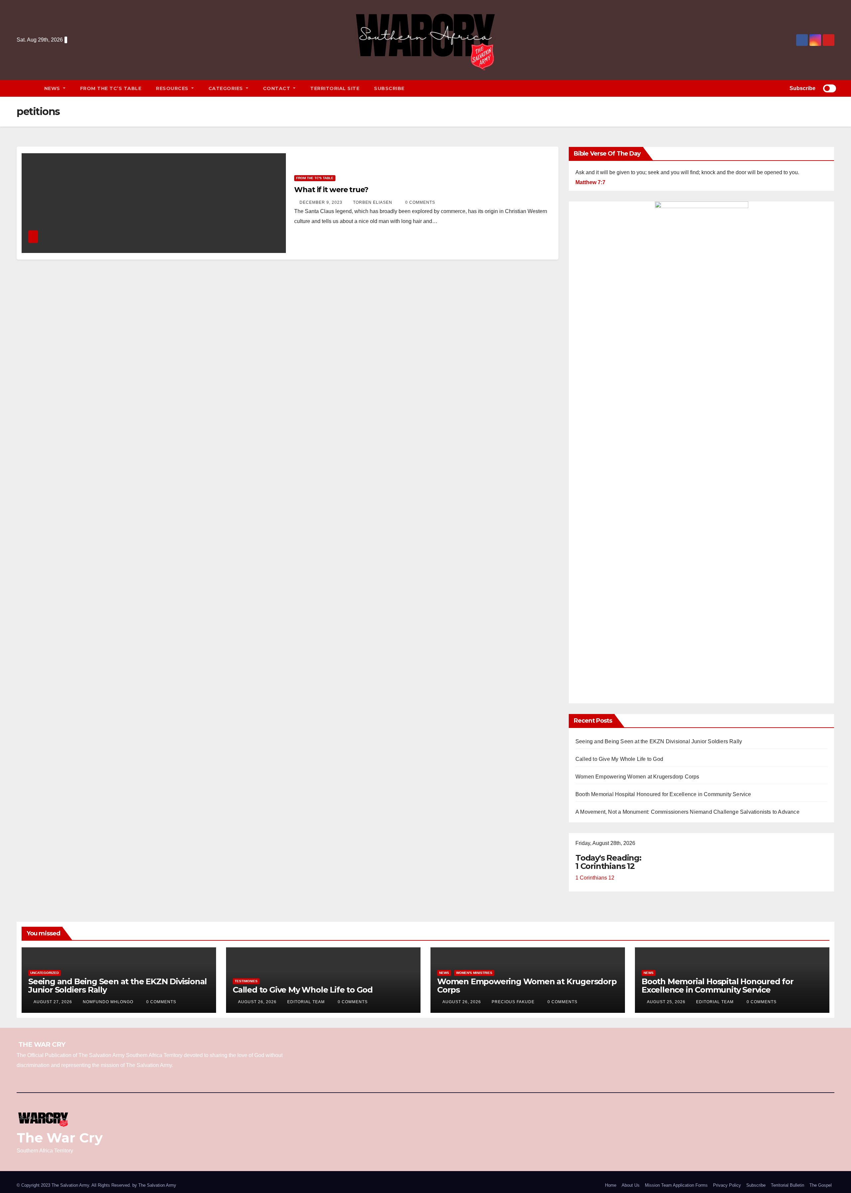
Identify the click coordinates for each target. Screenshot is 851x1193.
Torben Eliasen (373, 202)
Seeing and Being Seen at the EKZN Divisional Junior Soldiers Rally (658, 741)
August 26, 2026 (258, 1002)
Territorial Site (334, 88)
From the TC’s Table (111, 88)
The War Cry (60, 1138)
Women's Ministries (474, 973)
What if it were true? (331, 189)
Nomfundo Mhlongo (109, 1002)
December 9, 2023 (322, 202)
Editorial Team (306, 1002)
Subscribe (389, 88)
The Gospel (820, 1185)
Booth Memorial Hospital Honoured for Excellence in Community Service (663, 794)
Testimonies (246, 981)
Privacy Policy (727, 1185)
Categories (226, 88)
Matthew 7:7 (590, 182)
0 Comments (420, 202)
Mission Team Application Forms (676, 1185)
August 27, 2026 (53, 1002)
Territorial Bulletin (787, 1185)
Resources (173, 88)
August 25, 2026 (667, 1002)
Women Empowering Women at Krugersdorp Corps (637, 776)
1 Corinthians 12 (594, 878)
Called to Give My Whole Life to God (619, 759)
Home (610, 1185)
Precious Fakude (514, 1002)
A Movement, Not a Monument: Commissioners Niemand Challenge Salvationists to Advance (687, 812)
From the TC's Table (314, 178)
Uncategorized (44, 973)
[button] (774, 88)
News (53, 88)
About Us (631, 1185)
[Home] (27, 88)
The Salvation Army (157, 1185)
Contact (277, 88)
